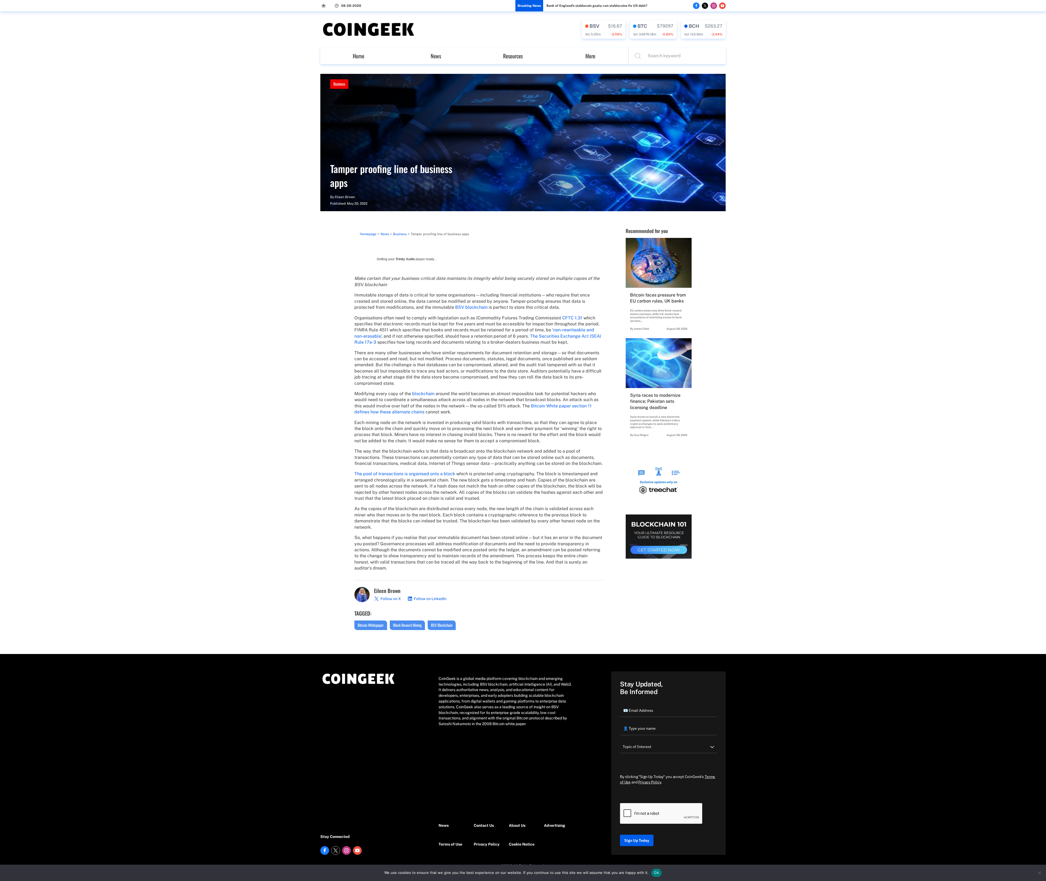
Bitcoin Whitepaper (371, 625)
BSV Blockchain (441, 625)
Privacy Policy (487, 844)
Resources (513, 56)
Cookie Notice (521, 844)
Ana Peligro (641, 435)
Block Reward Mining (407, 625)
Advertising (554, 825)
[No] (1039, 873)
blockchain (423, 393)
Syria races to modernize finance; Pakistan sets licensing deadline (655, 401)
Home (358, 56)
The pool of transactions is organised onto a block (404, 473)
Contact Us (484, 825)
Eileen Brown (345, 197)
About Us (517, 825)
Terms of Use (450, 844)
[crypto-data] (603, 29)
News (436, 56)
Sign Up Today (636, 840)
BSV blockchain (471, 307)
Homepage (368, 234)
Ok (656, 872)
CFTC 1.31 (572, 317)
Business (339, 84)
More (590, 56)
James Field (641, 328)
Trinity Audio (405, 259)
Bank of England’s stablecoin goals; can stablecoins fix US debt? (596, 6)
